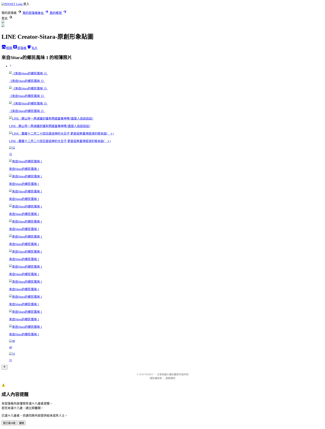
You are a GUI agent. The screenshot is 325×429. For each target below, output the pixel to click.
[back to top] (5, 367)
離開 (21, 423)
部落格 (22, 48)
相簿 (9, 48)
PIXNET (149, 374)
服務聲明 (170, 378)
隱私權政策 (156, 378)
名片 (35, 48)
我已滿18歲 (9, 423)
